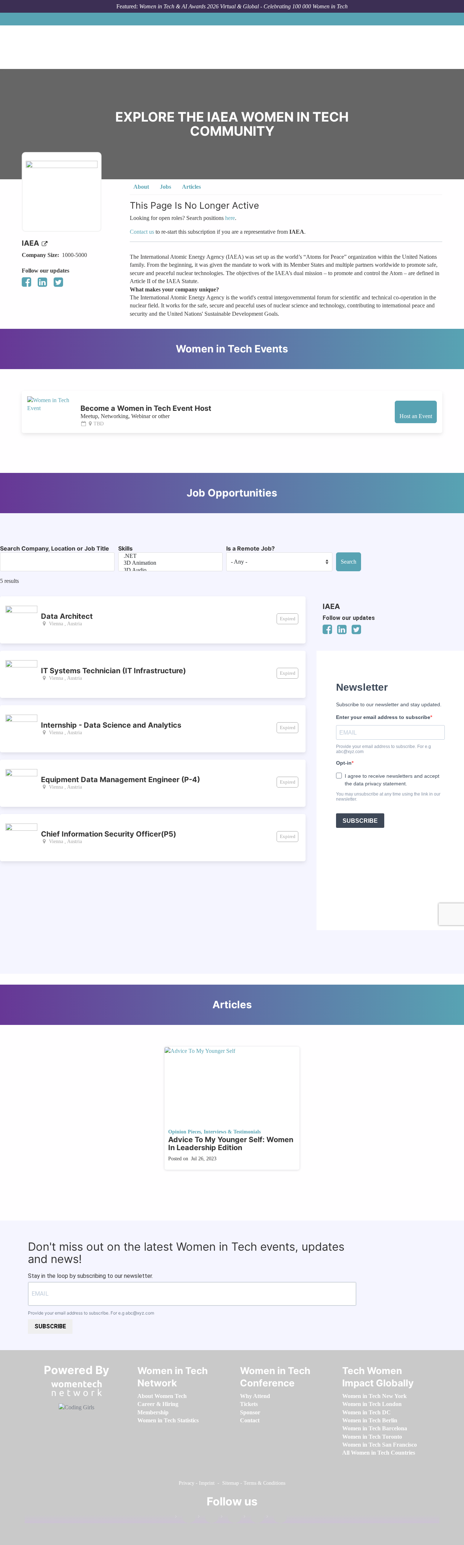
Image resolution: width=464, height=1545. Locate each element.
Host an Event (415, 416)
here (230, 218)
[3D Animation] (170, 563)
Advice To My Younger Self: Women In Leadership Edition (230, 1143)
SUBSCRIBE (50, 1326)
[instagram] (231, 1518)
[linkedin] (208, 1518)
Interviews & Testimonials (232, 1132)
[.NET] (170, 556)
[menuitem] (162, 1396)
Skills (125, 548)
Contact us (142, 232)
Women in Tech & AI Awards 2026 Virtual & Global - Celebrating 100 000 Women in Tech (243, 6)
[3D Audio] (170, 570)
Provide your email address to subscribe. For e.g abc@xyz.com (91, 1313)
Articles (191, 187)
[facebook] (185, 1518)
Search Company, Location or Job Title (54, 548)
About (141, 187)
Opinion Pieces (184, 1132)
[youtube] (276, 1518)
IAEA (31, 243)
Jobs (165, 187)
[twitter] (254, 1518)
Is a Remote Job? (250, 548)
